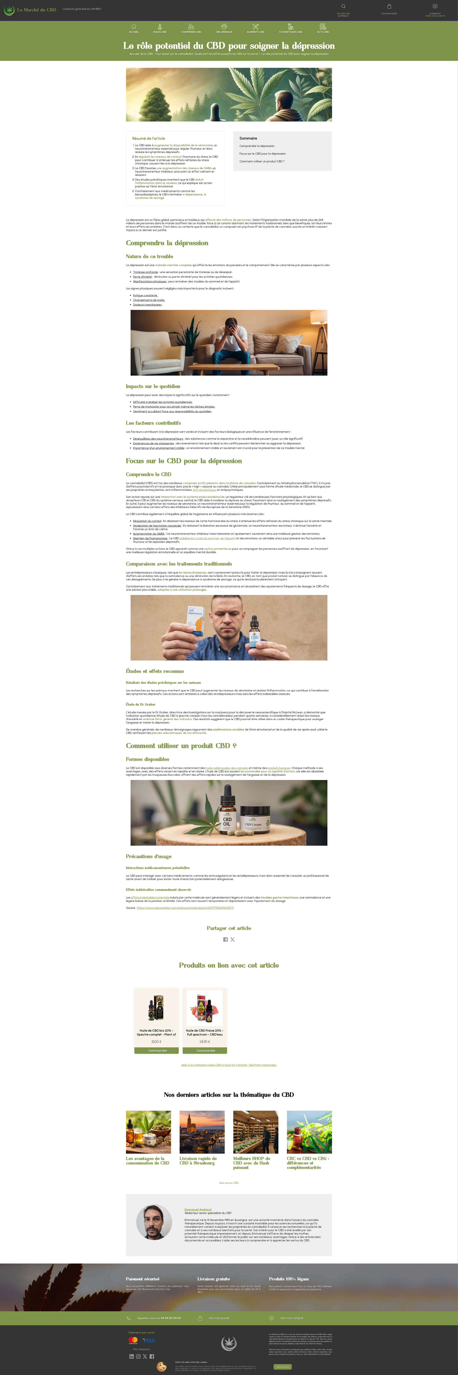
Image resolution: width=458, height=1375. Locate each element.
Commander (157, 1051)
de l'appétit (227, 538)
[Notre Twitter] (145, 1356)
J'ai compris (282, 1366)
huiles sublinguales (218, 768)
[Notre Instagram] (138, 1356)
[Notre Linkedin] (131, 1356)
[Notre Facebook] (152, 1356)
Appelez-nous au (159, 1318)
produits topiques (279, 768)
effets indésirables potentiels (150, 897)
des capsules (239, 768)
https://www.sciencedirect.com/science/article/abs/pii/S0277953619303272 (185, 908)
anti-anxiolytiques (204, 490)
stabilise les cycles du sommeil (199, 538)
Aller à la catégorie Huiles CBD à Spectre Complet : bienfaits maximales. (229, 1065)
